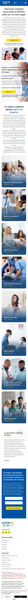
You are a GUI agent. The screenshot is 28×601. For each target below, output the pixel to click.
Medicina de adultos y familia (9, 555)
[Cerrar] (26, 590)
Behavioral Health (6, 560)
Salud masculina (6, 566)
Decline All (7, 596)
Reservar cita (5, 540)
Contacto (4, 548)
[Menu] (22, 2)
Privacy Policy (8, 593)
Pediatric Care (5, 558)
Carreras (4, 546)
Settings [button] (14, 599)
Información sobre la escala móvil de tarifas (13, 568)
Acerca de (4, 544)
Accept (20, 596)
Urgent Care (5, 562)
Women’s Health (6, 564)
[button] (25, 3)
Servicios (4, 542)
